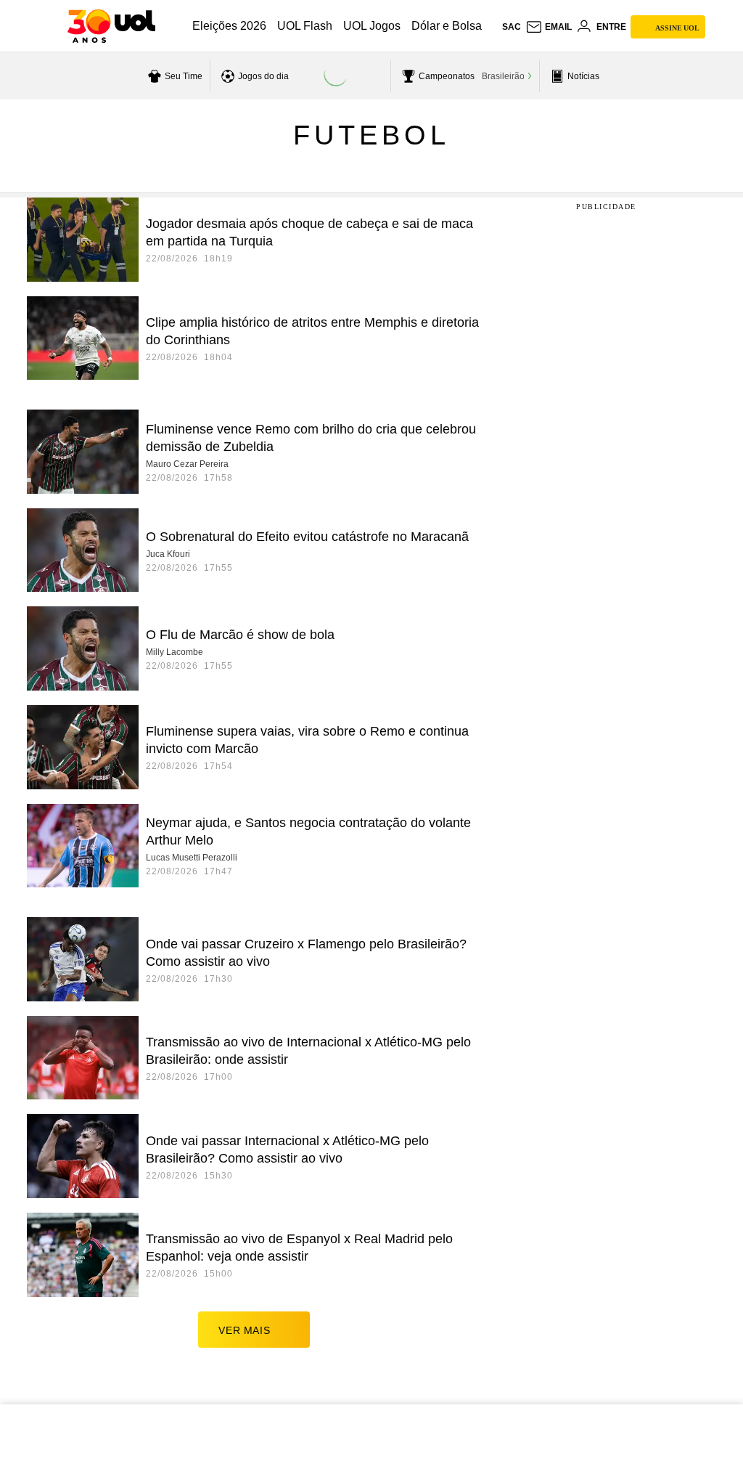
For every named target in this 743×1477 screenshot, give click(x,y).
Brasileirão (503, 76)
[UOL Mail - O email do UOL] (548, 27)
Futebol (371, 135)
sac (511, 27)
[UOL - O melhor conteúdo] (111, 26)
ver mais (244, 1330)
